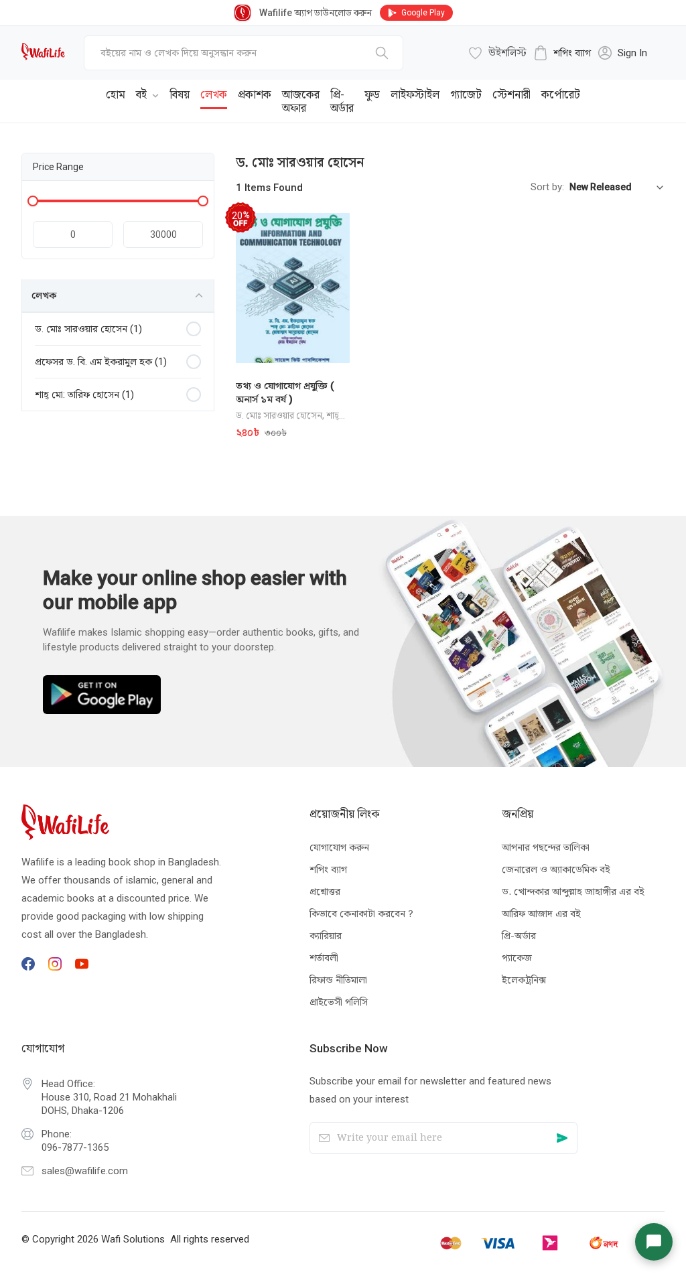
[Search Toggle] (590, 91)
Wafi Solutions (133, 1239)
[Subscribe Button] (562, 1138)
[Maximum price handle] (203, 201)
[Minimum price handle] (32, 201)
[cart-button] (634, 91)
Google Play (423, 12)
